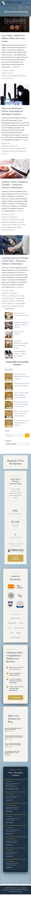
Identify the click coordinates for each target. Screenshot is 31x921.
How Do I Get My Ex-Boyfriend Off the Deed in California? (13, 728)
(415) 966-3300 (9, 845)
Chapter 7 (13, 298)
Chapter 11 (10, 303)
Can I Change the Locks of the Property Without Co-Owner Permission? (12, 752)
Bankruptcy (5, 149)
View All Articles (15, 697)
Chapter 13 (12, 301)
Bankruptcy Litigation (17, 222)
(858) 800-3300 (9, 833)
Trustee (12, 149)
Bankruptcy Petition (8, 230)
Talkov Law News (7, 73)
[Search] (27, 435)
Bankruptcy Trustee (19, 225)
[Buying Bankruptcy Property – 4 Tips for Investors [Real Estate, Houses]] (9, 354)
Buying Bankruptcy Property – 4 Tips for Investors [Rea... (20, 354)
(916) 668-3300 (9, 867)
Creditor (18, 149)
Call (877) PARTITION (15, 558)
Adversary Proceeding (9, 76)
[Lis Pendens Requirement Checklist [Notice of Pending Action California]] (9, 344)
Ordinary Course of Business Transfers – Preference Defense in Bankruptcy (15, 185)
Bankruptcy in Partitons (9, 146)
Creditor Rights (7, 227)
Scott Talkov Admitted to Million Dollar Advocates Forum (13, 38)
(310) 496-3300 (9, 800)
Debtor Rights (16, 227)
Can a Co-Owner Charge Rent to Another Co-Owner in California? (13, 744)
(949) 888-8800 (9, 811)
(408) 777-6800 (9, 822)
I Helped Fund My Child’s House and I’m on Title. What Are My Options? (14, 736)
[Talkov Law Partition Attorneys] (11, 3)
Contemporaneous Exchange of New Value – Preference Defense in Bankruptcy (15, 261)
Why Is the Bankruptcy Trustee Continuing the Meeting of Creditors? (12, 111)
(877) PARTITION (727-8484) (12, 789)
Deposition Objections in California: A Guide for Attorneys (21, 325)
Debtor (24, 149)
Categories (8, 441)
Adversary (5, 151)
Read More (16, 67)
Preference (5, 220)
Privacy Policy (18, 891)
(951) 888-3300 (9, 856)
